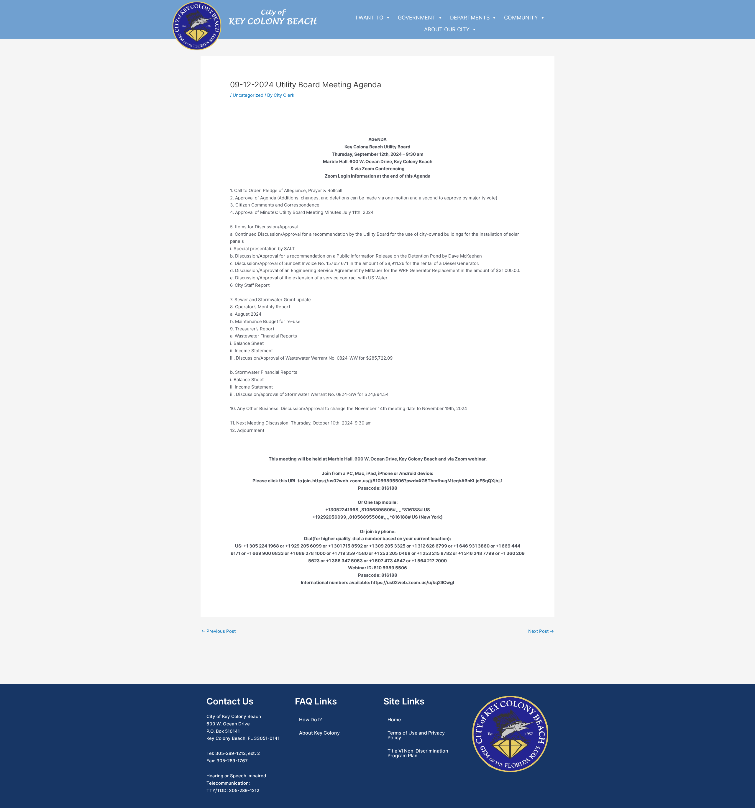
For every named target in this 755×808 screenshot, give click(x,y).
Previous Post (218, 631)
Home (394, 719)
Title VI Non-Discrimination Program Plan (418, 753)
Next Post (541, 631)
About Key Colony (319, 733)
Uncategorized (248, 95)
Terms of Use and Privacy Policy (416, 735)
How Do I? (310, 719)
